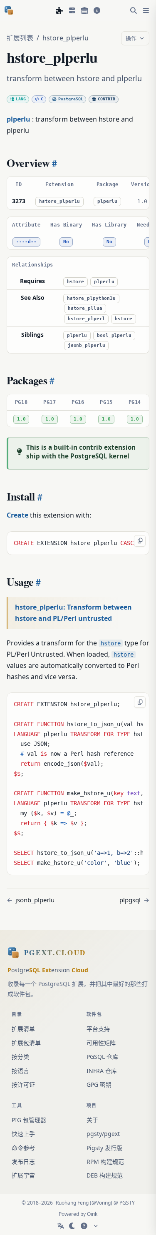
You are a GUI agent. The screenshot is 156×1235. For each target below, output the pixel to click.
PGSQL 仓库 (102, 1057)
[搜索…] (133, 10)
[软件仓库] (84, 10)
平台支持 (98, 1029)
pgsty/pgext (103, 1134)
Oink (92, 1214)
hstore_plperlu (59, 201)
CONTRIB (106, 99)
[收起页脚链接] (96, 1226)
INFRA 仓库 (102, 1071)
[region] (78, 192)
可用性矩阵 (101, 1043)
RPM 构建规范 (105, 1161)
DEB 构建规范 (105, 1175)
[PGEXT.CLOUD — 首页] (8, 10)
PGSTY (127, 1202)
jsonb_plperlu (86, 345)
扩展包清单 (26, 1043)
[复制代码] (140, 541)
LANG (21, 99)
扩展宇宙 (23, 1175)
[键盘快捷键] (84, 1226)
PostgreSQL (70, 99)
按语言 (20, 1071)
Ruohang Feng (72, 1202)
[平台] (72, 10)
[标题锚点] (53, 163)
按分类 (20, 1057)
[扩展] (59, 10)
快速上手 (23, 1134)
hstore (75, 281)
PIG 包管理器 (29, 1120)
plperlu (107, 201)
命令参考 (23, 1148)
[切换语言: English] (61, 1226)
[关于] (97, 10)
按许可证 (23, 1084)
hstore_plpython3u (91, 298)
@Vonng (101, 1202)
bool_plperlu (114, 335)
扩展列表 (20, 37)
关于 (92, 1120)
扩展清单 (23, 1029)
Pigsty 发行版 (104, 1148)
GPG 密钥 (99, 1084)
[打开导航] (146, 10)
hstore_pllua (85, 308)
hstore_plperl (86, 318)
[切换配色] (72, 1226)
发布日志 (23, 1161)
